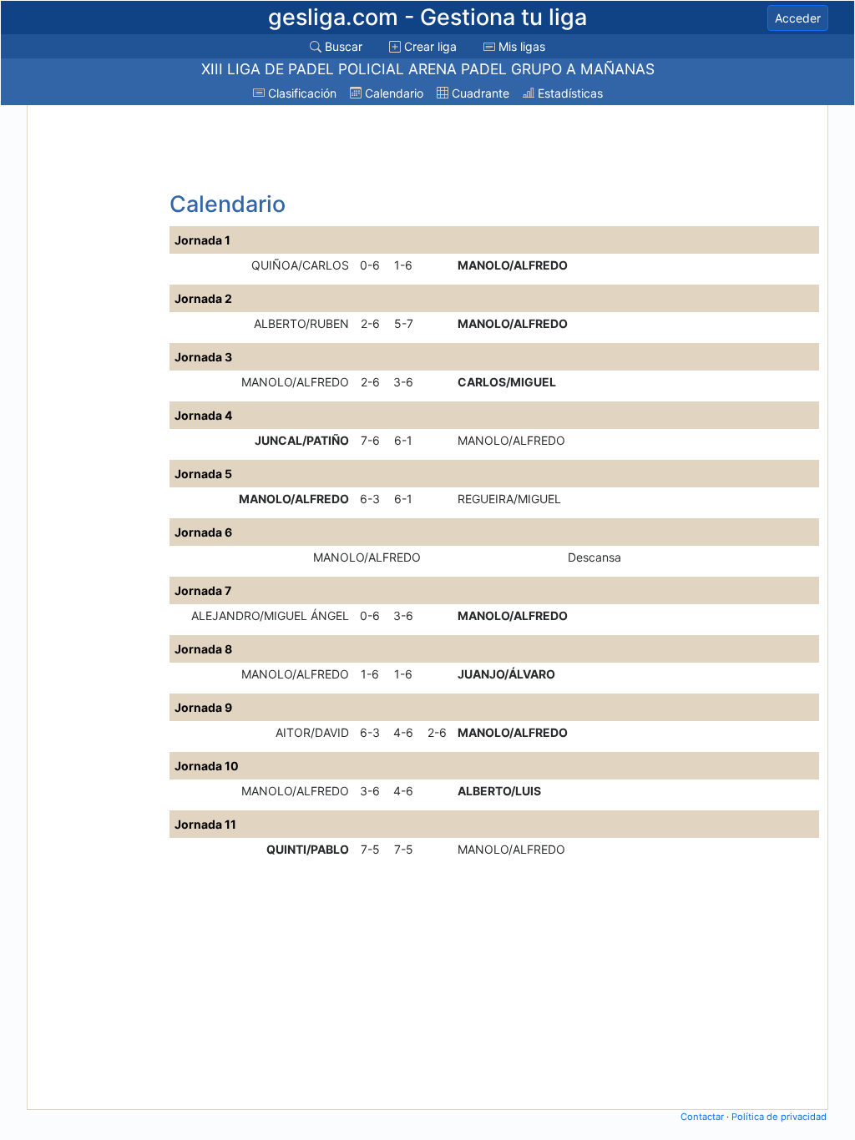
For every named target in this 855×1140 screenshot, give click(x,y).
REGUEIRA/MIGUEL (509, 499)
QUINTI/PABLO (307, 849)
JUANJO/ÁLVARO (506, 674)
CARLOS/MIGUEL (507, 382)
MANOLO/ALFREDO (513, 265)
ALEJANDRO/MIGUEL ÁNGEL (270, 615)
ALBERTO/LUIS (499, 791)
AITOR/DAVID (312, 732)
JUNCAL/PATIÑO (302, 440)
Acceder (798, 18)
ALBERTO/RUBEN (301, 323)
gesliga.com (427, 17)
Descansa (594, 557)
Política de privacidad (779, 1116)
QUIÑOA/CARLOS (300, 265)
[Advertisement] (96, 359)
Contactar (702, 1116)
